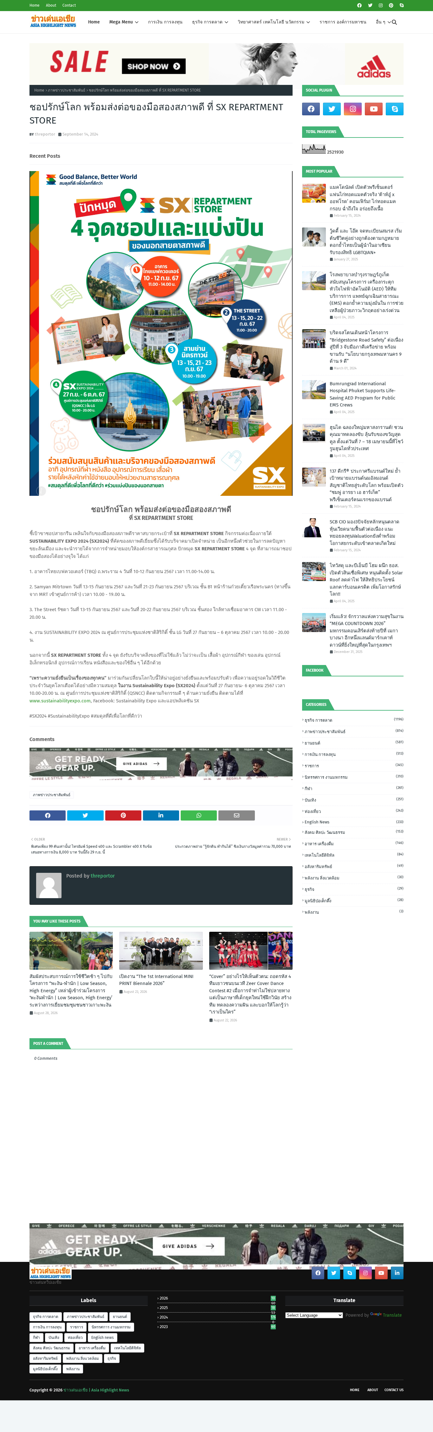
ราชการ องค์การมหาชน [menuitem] (343, 22)
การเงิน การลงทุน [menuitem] (165, 22)
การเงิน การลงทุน (354, 754)
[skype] (401, 5)
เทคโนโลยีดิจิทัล (354, 855)
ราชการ (354, 765)
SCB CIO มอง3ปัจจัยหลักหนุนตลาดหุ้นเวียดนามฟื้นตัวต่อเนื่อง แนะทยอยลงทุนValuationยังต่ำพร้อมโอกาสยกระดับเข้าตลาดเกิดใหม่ (364, 532)
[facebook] (359, 5)
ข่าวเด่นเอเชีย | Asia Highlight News (96, 1390)
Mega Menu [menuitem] (121, 22)
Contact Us (394, 1390)
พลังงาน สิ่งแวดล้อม (354, 877)
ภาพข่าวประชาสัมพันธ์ (66, 90)
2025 (217, 1307)
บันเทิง (354, 799)
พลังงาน (354, 912)
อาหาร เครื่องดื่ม (354, 843)
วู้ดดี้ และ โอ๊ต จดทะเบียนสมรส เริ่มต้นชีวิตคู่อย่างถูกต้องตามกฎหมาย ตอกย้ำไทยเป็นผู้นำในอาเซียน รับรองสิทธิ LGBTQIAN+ (366, 241)
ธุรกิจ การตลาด (354, 720)
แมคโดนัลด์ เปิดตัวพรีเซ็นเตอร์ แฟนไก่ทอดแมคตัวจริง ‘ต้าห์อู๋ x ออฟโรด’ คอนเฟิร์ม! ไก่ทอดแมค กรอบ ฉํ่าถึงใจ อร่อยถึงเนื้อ (363, 198)
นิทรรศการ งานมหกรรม (354, 777)
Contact (69, 5)
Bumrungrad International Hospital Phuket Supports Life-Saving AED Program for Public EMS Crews (363, 394)
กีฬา (354, 788)
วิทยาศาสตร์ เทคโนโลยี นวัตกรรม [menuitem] (271, 22)
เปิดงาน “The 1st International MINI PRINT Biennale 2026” (156, 980)
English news (354, 822)
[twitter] (370, 5)
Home (34, 5)
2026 (217, 1298)
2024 (217, 1317)
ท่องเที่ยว (354, 811)
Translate (392, 1315)
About (51, 5)
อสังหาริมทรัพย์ (354, 866)
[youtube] (374, 109)
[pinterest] (391, 5)
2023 (217, 1326)
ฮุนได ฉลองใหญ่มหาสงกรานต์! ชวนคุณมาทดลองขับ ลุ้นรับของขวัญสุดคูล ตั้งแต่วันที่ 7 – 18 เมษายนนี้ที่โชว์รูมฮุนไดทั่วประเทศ (366, 438)
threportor (45, 134)
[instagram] (380, 5)
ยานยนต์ (354, 742)
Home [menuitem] (94, 22)
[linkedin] (397, 1273)
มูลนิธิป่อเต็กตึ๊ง (354, 900)
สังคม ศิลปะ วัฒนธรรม (354, 832)
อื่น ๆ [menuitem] (380, 22)
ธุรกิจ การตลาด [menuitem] (207, 22)
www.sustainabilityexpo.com (60, 701)
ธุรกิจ (354, 889)
